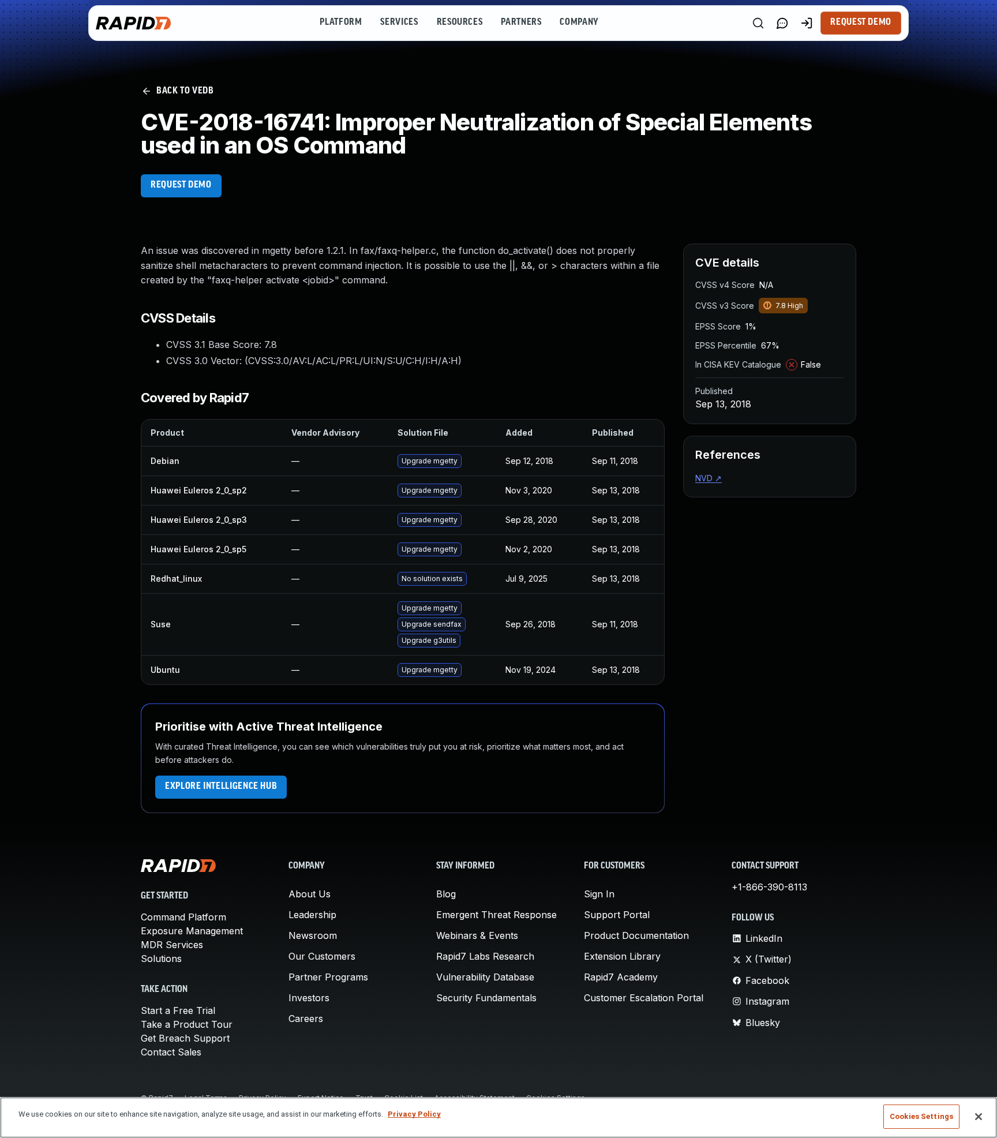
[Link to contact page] (782, 23)
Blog (446, 894)
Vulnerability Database (485, 977)
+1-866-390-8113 (769, 887)
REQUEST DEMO (181, 185)
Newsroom (312, 935)
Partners (521, 22)
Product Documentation (636, 935)
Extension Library (622, 956)
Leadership (312, 914)
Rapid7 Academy (621, 977)
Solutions (161, 958)
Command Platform (183, 917)
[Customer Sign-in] (806, 23)
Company (579, 22)
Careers (305, 1018)
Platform (341, 22)
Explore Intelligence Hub (221, 786)
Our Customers (321, 956)
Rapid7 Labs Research (485, 956)
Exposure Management (192, 931)
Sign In (599, 894)
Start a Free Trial (178, 1010)
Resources (460, 22)
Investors (308, 998)
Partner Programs (328, 977)
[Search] (758, 23)
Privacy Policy (414, 1114)
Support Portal (617, 914)
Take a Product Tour (187, 1024)
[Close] (978, 1116)
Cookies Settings (921, 1116)
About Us (309, 894)
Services (399, 22)
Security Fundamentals (486, 998)
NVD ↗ (708, 478)
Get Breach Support (185, 1038)
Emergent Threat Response (496, 914)
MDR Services (172, 944)
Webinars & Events (477, 935)
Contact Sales (171, 1052)
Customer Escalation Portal (643, 998)
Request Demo (860, 22)
